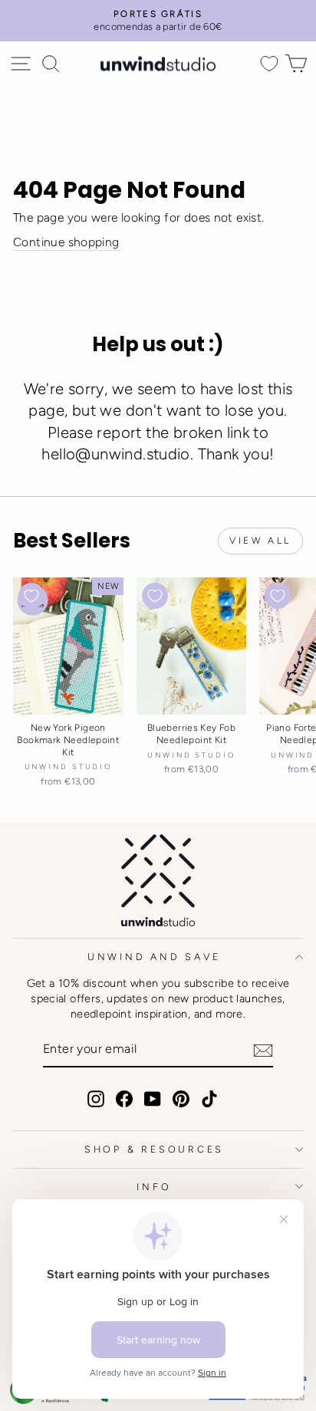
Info (154, 1186)
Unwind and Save (154, 956)
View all (260, 540)
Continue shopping (66, 242)
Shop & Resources (154, 1149)
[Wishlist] (269, 64)
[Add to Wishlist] (31, 595)
